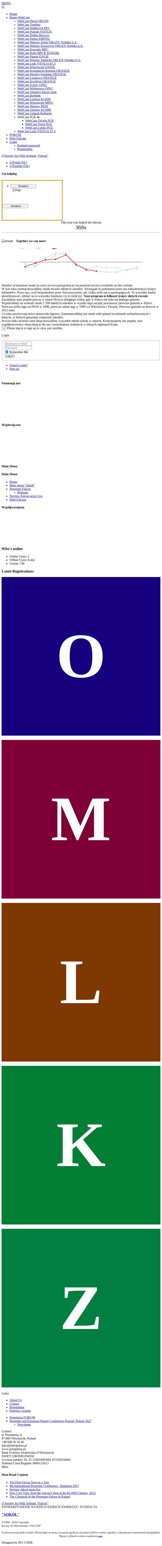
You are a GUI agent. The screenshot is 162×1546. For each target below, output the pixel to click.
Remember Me (18, 352)
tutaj (100, 1536)
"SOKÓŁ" (11, 1514)
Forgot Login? (18, 365)
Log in (9, 355)
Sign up (14, 368)
